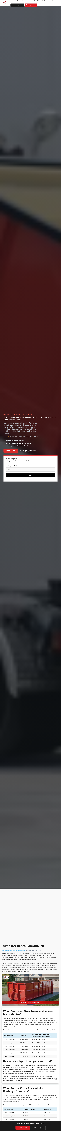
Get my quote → (11, 451)
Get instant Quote (38, 1128)
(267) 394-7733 (32, 5)
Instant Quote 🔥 (18, 5)
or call (28, 451)
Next (30, 475)
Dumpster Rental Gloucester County (15, 950)
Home (3, 950)
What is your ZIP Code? (12, 466)
